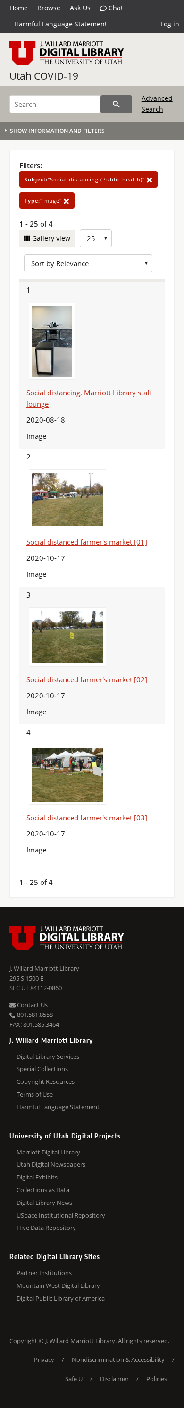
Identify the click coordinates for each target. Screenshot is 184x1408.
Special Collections (42, 1068)
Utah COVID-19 (43, 75)
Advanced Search (157, 103)
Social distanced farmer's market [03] (86, 817)
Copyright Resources (46, 1081)
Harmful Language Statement (60, 23)
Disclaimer (114, 1379)
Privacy (44, 1359)
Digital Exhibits (37, 1177)
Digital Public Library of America (61, 1298)
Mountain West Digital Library (58, 1285)
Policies (156, 1379)
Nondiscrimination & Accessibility (118, 1359)
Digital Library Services (48, 1056)
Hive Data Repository (46, 1227)
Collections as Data (43, 1190)
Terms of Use (35, 1094)
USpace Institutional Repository (61, 1215)
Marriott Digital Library (48, 1152)
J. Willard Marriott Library (44, 968)
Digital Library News (44, 1202)
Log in (169, 23)
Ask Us (80, 7)
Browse (48, 7)
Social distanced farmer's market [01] (86, 542)
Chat (115, 7)
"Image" (44, 200)
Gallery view (50, 238)
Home (18, 7)
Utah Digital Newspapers (51, 1164)
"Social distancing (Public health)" (86, 179)
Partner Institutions (44, 1273)
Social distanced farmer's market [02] (86, 679)
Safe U (74, 1379)
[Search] (116, 104)
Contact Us (32, 1004)
